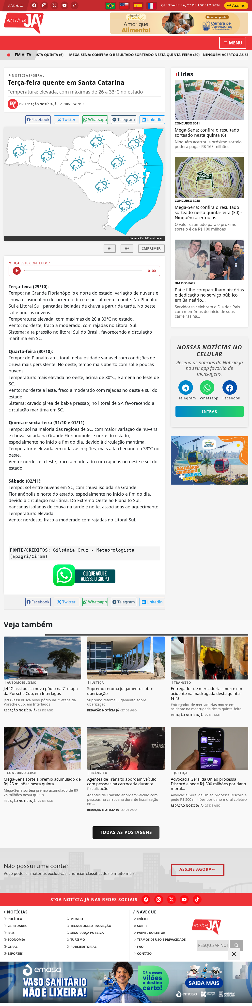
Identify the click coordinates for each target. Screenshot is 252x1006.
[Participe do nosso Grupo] (84, 577)
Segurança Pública (87, 932)
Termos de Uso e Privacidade (161, 939)
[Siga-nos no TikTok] (197, 899)
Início (142, 919)
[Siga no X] (54, 5)
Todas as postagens (126, 832)
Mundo (76, 919)
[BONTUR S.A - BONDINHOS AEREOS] (209, 459)
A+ (127, 248)
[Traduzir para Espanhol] (138, 6)
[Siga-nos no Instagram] (158, 899)
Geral (12, 946)
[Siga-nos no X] (171, 899)
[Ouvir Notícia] (17, 271)
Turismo (77, 939)
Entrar (18, 5)
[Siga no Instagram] (44, 5)
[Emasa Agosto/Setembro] (184, 22)
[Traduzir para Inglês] (124, 6)
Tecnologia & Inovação (90, 926)
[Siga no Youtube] (64, 5)
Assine (238, 5)
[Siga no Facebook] (34, 5)
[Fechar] (234, 954)
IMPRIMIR (151, 248)
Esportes (15, 953)
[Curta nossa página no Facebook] (146, 899)
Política (14, 919)
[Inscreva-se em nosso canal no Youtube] (184, 899)
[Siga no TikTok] (75, 5)
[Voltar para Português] (110, 6)
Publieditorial (83, 946)
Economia (16, 939)
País (11, 932)
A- (109, 248)
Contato (144, 953)
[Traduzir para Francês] (151, 6)
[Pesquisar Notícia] (236, 945)
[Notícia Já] (42, 23)
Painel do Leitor (150, 932)
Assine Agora (195, 869)
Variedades (17, 926)
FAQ (139, 946)
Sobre (141, 926)
